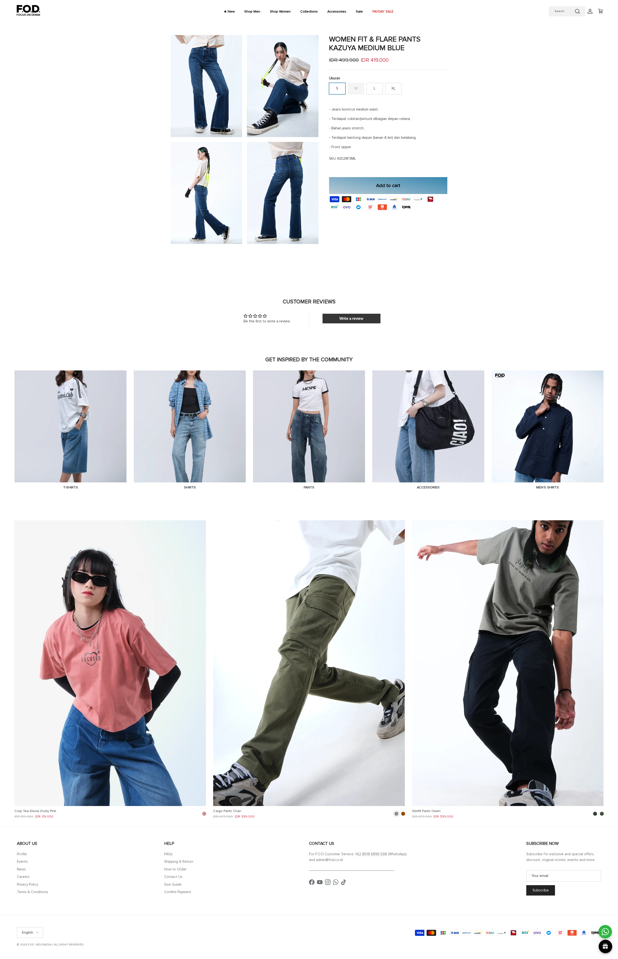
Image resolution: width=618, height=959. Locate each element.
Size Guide (173, 884)
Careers (23, 877)
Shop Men (252, 11)
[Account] (589, 11)
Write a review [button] (351, 318)
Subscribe (541, 890)
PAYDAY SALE (382, 11)
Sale (359, 11)
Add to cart (388, 185)
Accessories (336, 11)
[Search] (577, 11)
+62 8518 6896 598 (371, 854)
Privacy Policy (27, 884)
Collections (309, 11)
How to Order (175, 869)
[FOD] (28, 11)
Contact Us (173, 877)
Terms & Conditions (32, 892)
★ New (229, 11)
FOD (31, 944)
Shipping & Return (178, 861)
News (21, 869)
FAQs (168, 854)
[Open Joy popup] (605, 946)
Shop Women (280, 11)
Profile (22, 854)
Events (22, 861)
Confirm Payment (177, 892)
